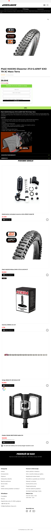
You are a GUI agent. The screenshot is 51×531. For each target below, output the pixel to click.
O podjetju (4, 496)
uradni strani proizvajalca (19, 130)
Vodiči (2, 486)
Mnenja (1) (4, 158)
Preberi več (7, 219)
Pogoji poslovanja (19, 99)
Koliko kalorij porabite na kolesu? (10, 488)
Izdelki (5, 11)
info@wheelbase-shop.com (8, 506)
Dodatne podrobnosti (8, 155)
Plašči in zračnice (16, 11)
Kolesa (3, 471)
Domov (1, 11)
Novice (3, 498)
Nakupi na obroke (31, 481)
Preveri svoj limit (40, 8)
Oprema (3, 476)
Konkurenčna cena (31, 483)
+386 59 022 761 (5, 503)
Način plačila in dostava (32, 471)
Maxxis (15, 129)
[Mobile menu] (44, 5)
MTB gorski (26, 11)
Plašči (22, 11)
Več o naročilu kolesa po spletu (34, 474)
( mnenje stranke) (9, 74)
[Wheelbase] (9, 5)
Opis (25, 108)
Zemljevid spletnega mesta (33, 491)
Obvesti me (16, 100)
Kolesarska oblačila (6, 479)
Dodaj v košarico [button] (8, 275)
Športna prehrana (6, 481)
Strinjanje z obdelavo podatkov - (13, 99)
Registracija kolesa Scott (33, 476)
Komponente (10, 11)
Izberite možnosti (9, 442)
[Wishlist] (2, 1)
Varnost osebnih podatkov (33, 488)
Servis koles (4, 483)
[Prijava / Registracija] (5, 1)
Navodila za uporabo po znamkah (35, 479)
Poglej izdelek (47, 219)
